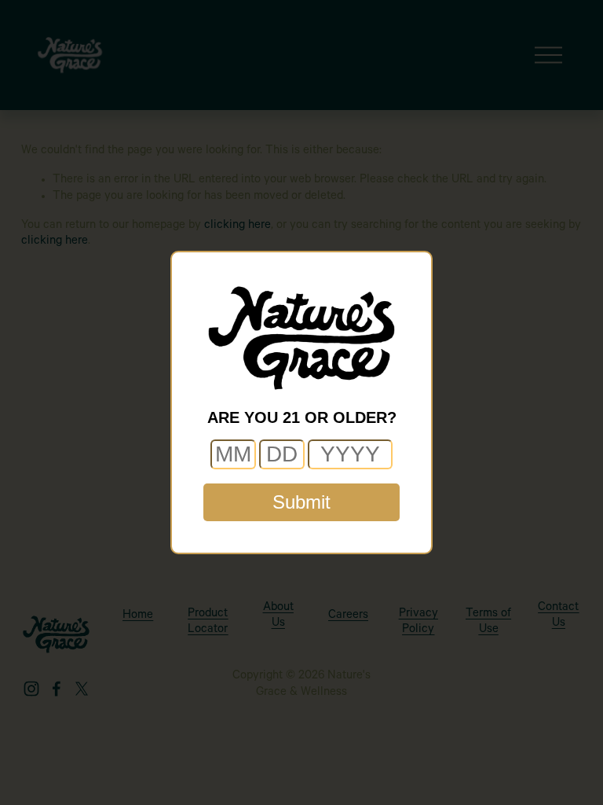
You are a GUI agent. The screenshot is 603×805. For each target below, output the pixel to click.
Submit (301, 502)
